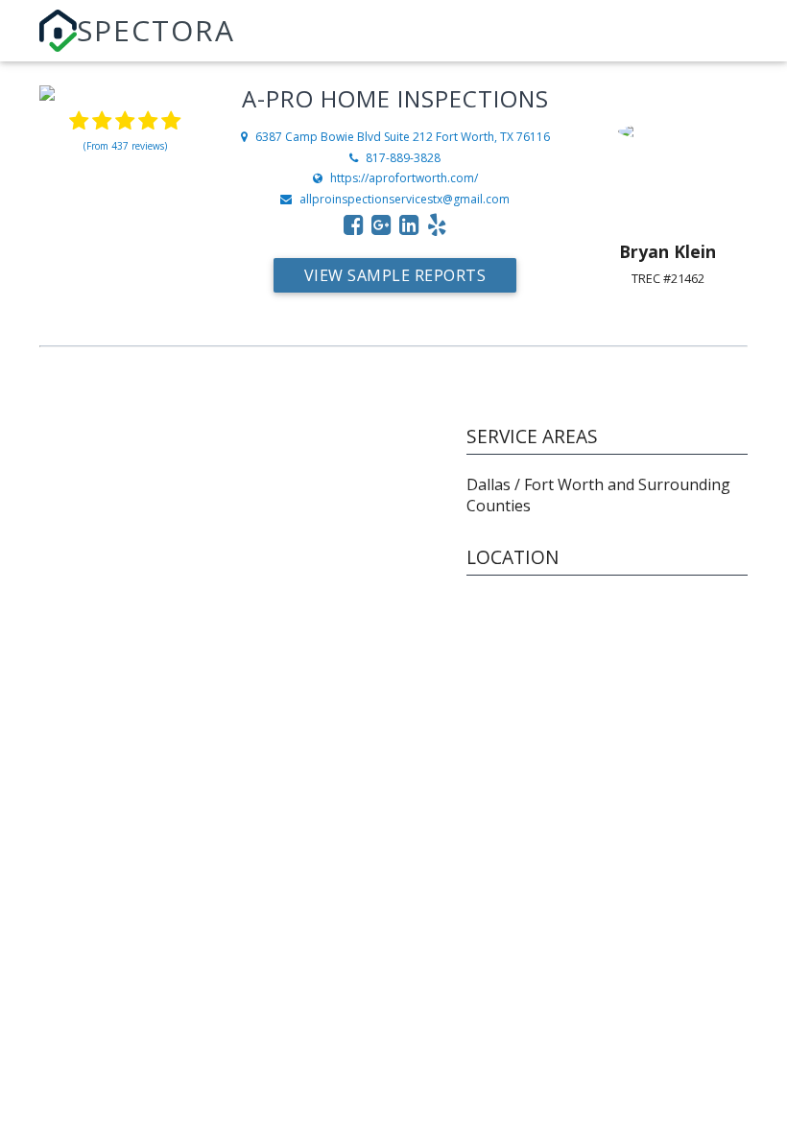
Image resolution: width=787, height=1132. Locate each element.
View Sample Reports (395, 275)
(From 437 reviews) (125, 146)
